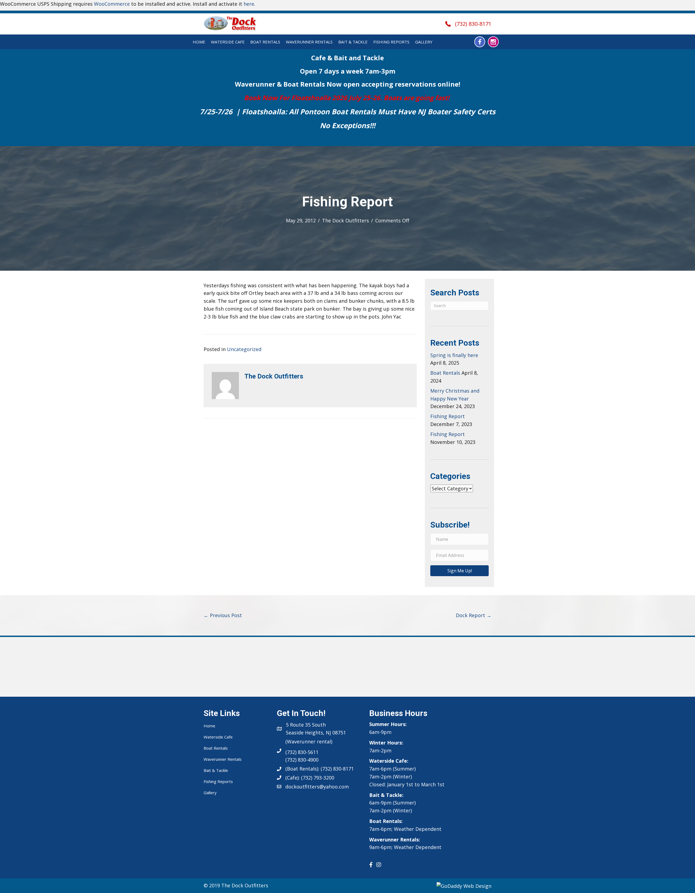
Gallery (423, 42)
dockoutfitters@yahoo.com (317, 786)
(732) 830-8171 (473, 23)
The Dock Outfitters (345, 220)
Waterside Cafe (228, 42)
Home (199, 42)
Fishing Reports (391, 42)
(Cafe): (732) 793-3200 (309, 777)
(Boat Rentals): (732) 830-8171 (319, 768)
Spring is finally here (454, 355)
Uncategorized (244, 349)
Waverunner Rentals (309, 42)
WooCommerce (112, 4)
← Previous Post (223, 615)
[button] (479, 41)
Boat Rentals (265, 42)
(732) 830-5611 (301, 752)
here (249, 4)
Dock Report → (473, 615)
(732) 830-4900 (301, 759)
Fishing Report (447, 416)
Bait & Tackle (353, 42)
